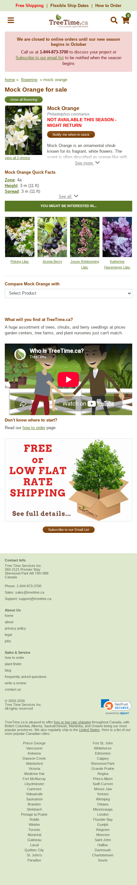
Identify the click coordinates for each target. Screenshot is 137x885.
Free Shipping (30, 5)
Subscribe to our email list (40, 57)
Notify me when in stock (71, 134)
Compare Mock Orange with (32, 284)
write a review (15, 683)
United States (89, 730)
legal (8, 635)
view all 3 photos (17, 158)
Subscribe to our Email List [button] (68, 530)
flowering (29, 79)
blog (8, 670)
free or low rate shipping (72, 722)
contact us (13, 689)
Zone (10, 180)
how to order (34, 427)
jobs (8, 641)
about (9, 622)
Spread (12, 191)
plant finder (13, 664)
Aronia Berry (52, 261)
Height (11, 185)
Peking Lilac (20, 261)
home (10, 79)
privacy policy (15, 628)
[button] (11, 21)
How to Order (108, 5)
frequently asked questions (26, 677)
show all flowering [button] (23, 99)
